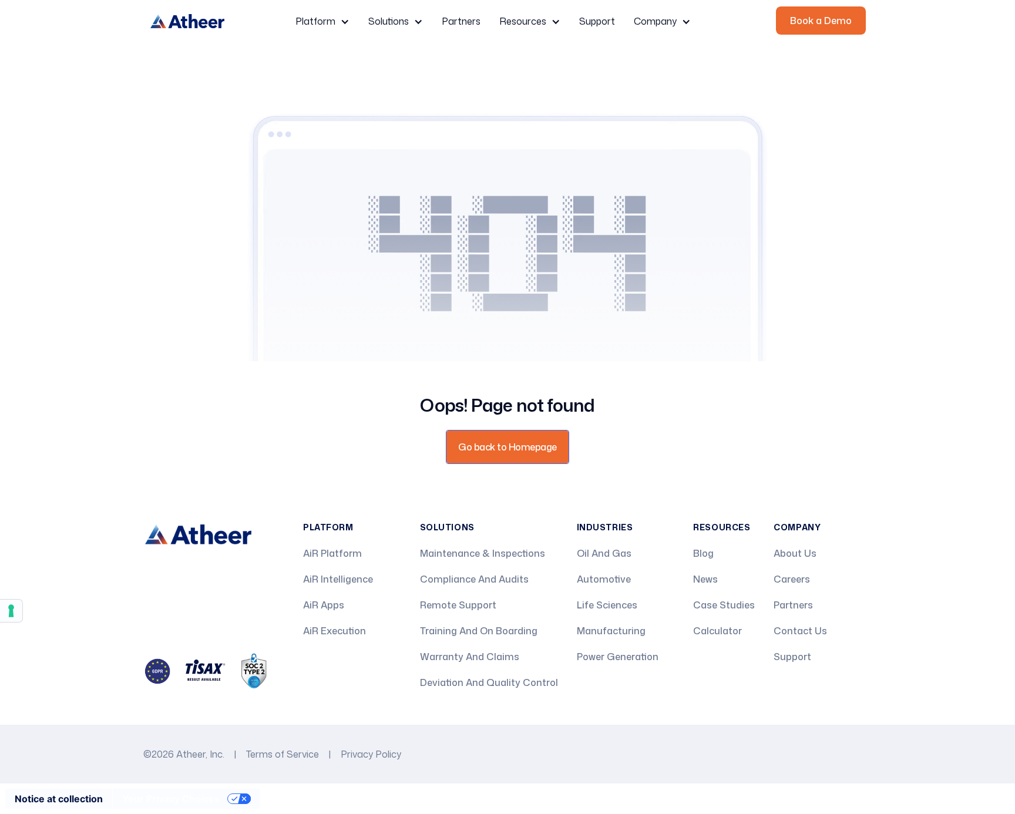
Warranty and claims (469, 656)
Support (597, 21)
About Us (795, 553)
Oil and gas (604, 553)
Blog (703, 553)
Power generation (617, 656)
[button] (322, 21)
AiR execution (334, 630)
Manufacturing (611, 630)
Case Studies (724, 604)
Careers (792, 579)
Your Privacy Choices (171, 799)
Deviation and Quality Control (489, 682)
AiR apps (323, 604)
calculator (717, 630)
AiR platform (332, 553)
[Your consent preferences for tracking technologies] (11, 611)
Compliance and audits (474, 579)
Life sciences (607, 604)
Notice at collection (59, 799)
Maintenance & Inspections (482, 553)
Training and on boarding (478, 630)
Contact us (800, 630)
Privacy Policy (371, 754)
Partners (461, 21)
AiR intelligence (338, 579)
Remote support (458, 604)
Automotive (604, 579)
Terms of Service (282, 754)
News (705, 579)
